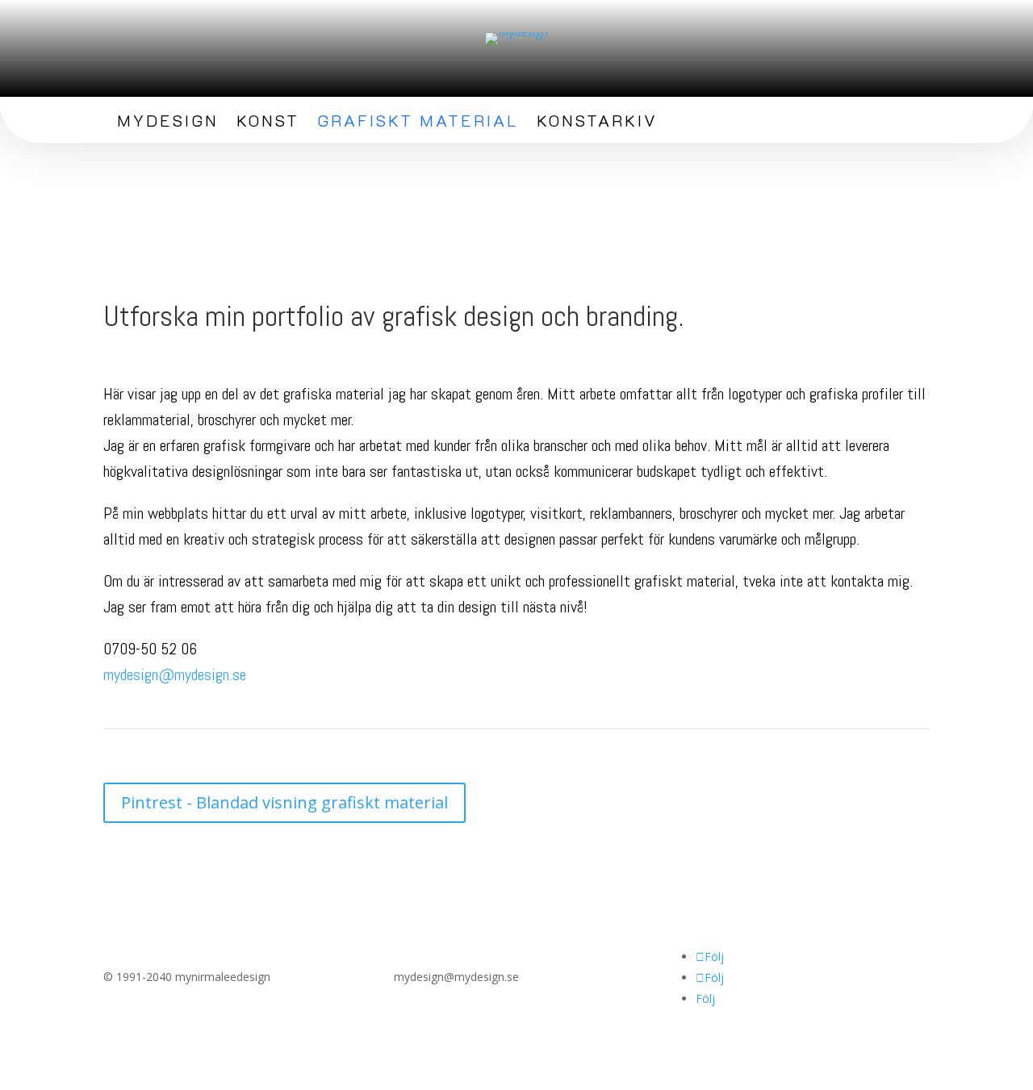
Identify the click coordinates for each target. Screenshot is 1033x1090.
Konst (267, 123)
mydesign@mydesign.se (174, 674)
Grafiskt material (418, 123)
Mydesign (168, 123)
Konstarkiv (597, 123)
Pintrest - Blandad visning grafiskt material (284, 802)
